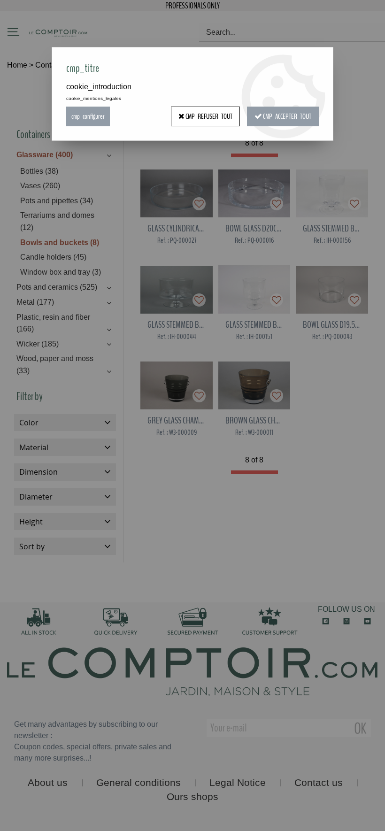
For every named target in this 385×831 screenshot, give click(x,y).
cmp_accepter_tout (286, 116)
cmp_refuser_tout (208, 116)
